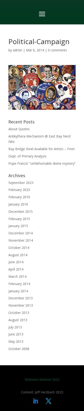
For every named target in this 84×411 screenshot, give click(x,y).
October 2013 (18, 312)
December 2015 (20, 211)
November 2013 (20, 305)
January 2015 (18, 226)
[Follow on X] (48, 401)
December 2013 (20, 298)
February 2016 (19, 197)
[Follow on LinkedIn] (35, 401)
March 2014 (17, 276)
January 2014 (18, 291)
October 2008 (18, 348)
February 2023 (19, 189)
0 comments (57, 50)
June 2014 (15, 262)
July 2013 (15, 327)
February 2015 (19, 219)
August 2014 (17, 255)
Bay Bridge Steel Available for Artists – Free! (41, 149)
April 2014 (15, 269)
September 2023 (20, 182)
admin (17, 50)
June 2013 (15, 334)
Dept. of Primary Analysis (27, 156)
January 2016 (18, 204)
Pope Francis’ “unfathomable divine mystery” (42, 163)
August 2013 (17, 320)
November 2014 (20, 240)
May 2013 (15, 341)
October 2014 (18, 247)
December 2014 (20, 233)
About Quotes (19, 129)
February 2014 (19, 284)
